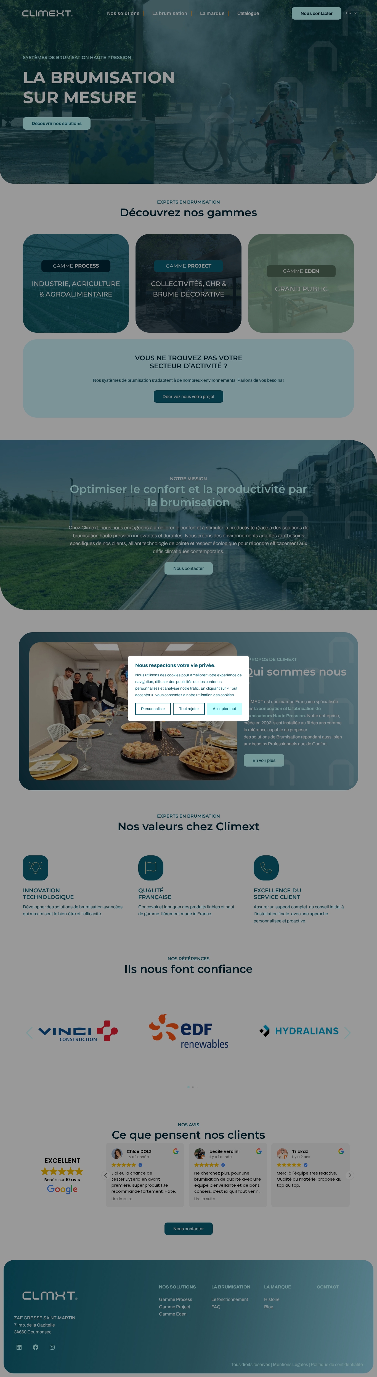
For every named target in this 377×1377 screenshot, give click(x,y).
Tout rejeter (189, 709)
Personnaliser (153, 709)
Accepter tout (224, 709)
